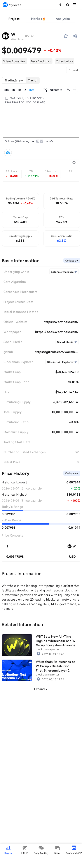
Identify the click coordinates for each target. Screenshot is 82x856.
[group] (21, 80)
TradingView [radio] (14, 80)
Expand (73, 70)
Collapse (70, 260)
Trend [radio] (32, 80)
